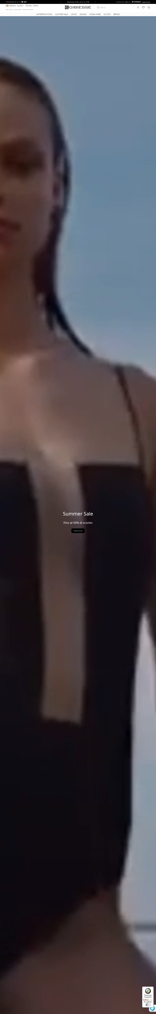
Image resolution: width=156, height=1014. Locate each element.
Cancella (129, 7)
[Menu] (152, 988)
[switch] (148, 1004)
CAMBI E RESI (17, 9)
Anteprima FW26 (44, 14)
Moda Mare (95, 14)
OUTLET (107, 14)
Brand (117, 14)
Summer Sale (61, 14)
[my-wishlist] (143, 7)
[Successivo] (96, 2)
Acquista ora (78, 531)
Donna (29, 5)
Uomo (35, 5)
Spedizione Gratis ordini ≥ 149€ (78, 2)
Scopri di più (146, 2)
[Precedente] (60, 2)
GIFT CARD (9, 9)
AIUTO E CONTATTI (27, 9)
